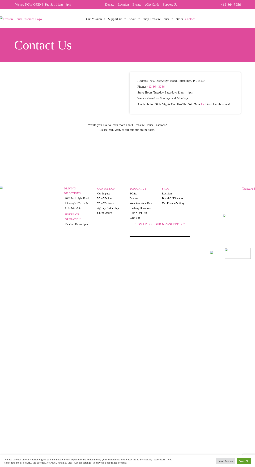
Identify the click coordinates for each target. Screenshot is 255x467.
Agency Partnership (108, 208)
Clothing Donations (140, 208)
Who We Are (104, 198)
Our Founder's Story (173, 203)
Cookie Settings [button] (225, 461)
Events (137, 4)
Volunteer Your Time (141, 203)
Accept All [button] (244, 461)
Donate (109, 4)
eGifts (133, 193)
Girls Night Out (138, 212)
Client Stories (104, 212)
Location (123, 4)
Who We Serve (105, 203)
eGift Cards (152, 4)
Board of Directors (172, 198)
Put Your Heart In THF (216, 17)
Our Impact (103, 193)
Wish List (135, 217)
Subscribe (159, 246)
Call (203, 104)
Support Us (170, 4)
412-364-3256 (231, 4)
